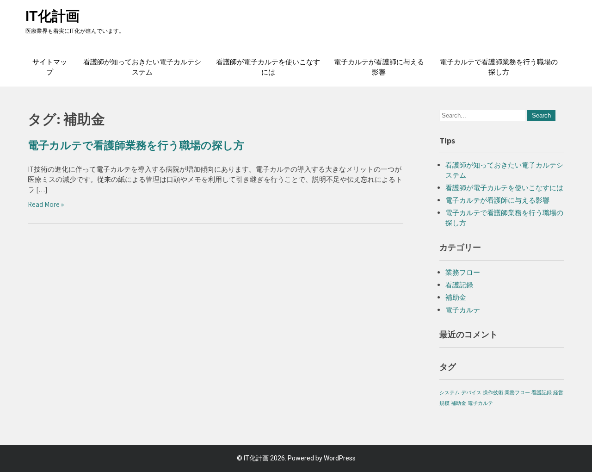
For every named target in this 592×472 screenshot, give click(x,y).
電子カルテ (462, 309)
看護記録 (459, 284)
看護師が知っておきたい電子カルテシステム (142, 67)
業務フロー (462, 272)
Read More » (46, 204)
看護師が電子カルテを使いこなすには (268, 67)
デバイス (471, 392)
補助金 (455, 297)
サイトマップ (49, 67)
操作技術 (493, 392)
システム (449, 392)
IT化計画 (52, 16)
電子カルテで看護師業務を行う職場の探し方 (499, 67)
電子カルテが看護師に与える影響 (379, 67)
